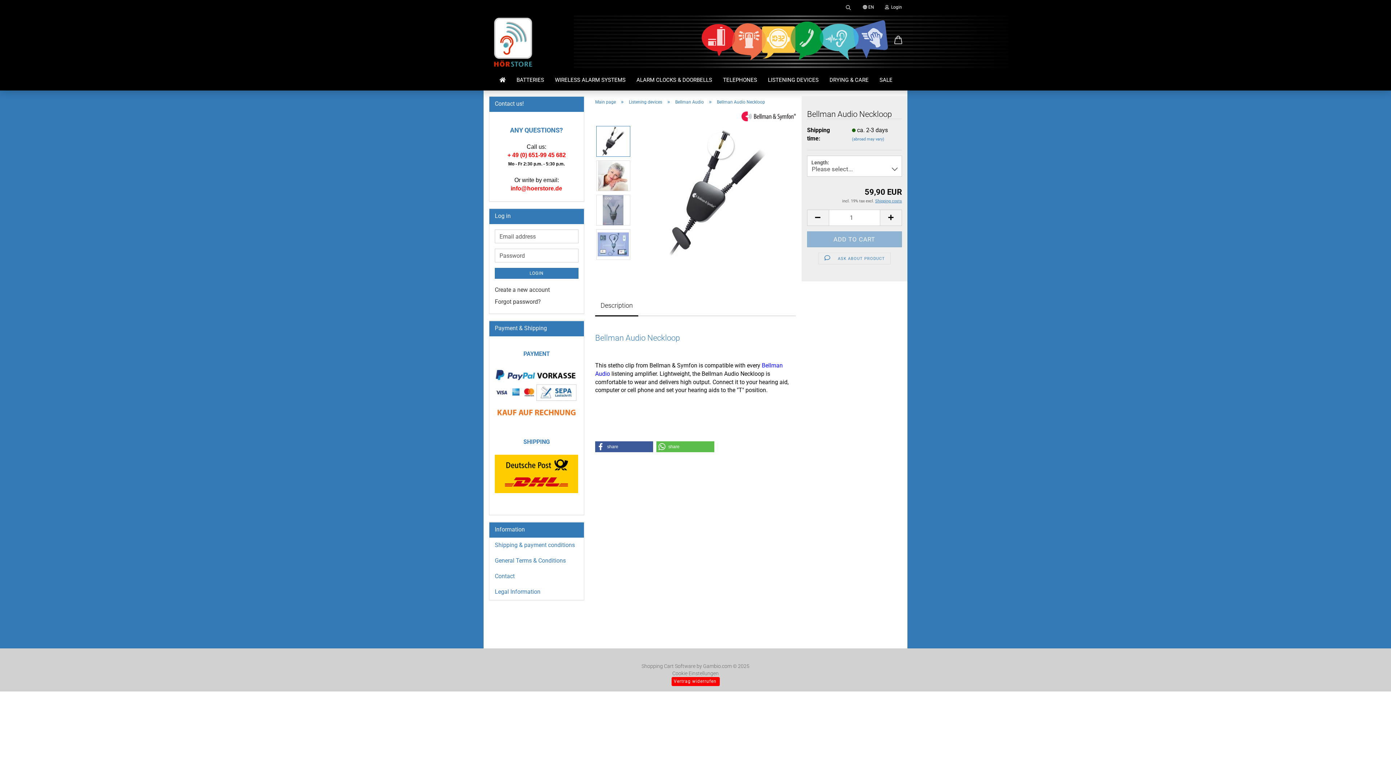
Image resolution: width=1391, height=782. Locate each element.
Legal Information (517, 591)
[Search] (848, 7)
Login (895, 7)
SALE (886, 80)
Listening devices (793, 80)
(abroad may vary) (868, 139)
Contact (505, 576)
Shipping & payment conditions (535, 545)
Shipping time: (818, 134)
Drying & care (849, 80)
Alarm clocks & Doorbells (674, 80)
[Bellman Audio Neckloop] (716, 192)
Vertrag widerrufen (695, 681)
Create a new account (522, 289)
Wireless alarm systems (590, 80)
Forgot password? (518, 301)
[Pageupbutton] (1371, 766)
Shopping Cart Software (669, 666)
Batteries (530, 80)
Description (617, 305)
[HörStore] (513, 43)
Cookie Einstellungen (695, 673)
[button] (898, 40)
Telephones (740, 80)
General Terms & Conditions (530, 560)
